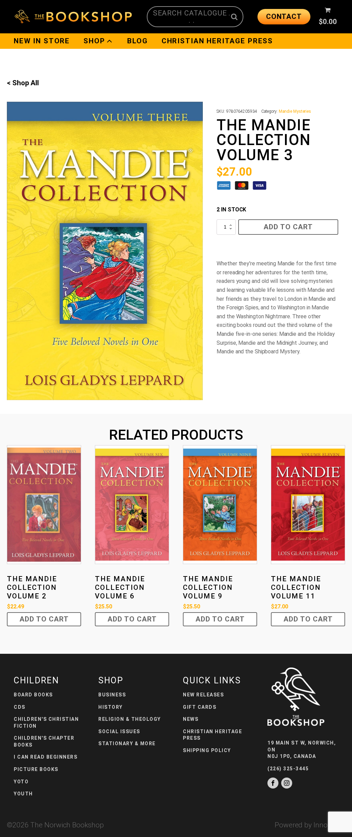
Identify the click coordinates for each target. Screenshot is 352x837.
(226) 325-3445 (288, 768)
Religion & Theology (129, 719)
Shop (94, 41)
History (110, 707)
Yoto (21, 781)
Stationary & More (127, 743)
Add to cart (288, 227)
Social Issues (119, 731)
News (190, 719)
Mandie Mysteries (295, 111)
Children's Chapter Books (44, 741)
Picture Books (36, 769)
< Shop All (23, 83)
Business (112, 694)
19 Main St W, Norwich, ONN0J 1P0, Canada (301, 749)
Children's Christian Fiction (46, 722)
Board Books (33, 694)
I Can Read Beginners (45, 757)
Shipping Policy (207, 750)
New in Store (42, 41)
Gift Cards (199, 707)
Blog (137, 41)
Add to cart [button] (44, 619)
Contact (284, 16)
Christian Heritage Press (217, 41)
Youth (23, 793)
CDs (19, 707)
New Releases (203, 694)
